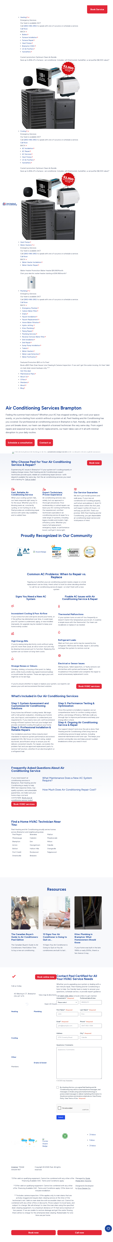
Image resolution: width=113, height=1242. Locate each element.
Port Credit (16, 852)
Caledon (33, 838)
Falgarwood (51, 852)
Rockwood (34, 852)
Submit (60, 1117)
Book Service (97, 9)
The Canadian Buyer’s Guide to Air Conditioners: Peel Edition (24, 937)
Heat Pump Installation (20, 1026)
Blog (22, 388)
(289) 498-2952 (35, 8)
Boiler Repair (16, 1018)
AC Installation (27, 148)
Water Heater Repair (30, 265)
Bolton (15, 849)
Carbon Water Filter (29, 311)
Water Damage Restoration (44, 1077)
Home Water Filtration (30, 322)
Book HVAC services (89, 686)
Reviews (14, 1074)
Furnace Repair (27, 40)
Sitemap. (71, 1168)
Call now (79, 1232)
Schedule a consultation (20, 442)
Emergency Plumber (29, 308)
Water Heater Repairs (42, 1056)
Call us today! (30, 479)
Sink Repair (26, 343)
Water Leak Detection (30, 354)
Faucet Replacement (30, 320)
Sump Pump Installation (31, 345)
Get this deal (25, 371)
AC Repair (26, 151)
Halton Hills (34, 849)
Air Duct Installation (19, 1014)
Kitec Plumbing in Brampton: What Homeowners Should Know (85, 938)
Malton (50, 834)
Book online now (45, 977)
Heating (23, 17)
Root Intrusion (40, 1075)
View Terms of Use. (71, 1098)
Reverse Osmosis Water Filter (33, 337)
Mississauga (17, 838)
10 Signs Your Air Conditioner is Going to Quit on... (55, 937)
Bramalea (33, 834)
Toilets (24, 348)
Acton (14, 845)
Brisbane (33, 856)
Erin (31, 841)
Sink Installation (28, 340)
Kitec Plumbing (28, 328)
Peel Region (17, 834)
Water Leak (38, 1058)
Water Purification (29, 357)
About (22, 385)
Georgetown (35, 845)
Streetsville (16, 856)
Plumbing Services (29, 334)
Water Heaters (26, 245)
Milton (49, 841)
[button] (65, 1136)
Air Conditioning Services (21, 1045)
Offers (22, 380)
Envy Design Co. (84, 1188)
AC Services (26, 154)
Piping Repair (27, 331)
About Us (23, 377)
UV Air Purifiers (27, 49)
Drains (24, 314)
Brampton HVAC (28, 46)
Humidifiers (26, 52)
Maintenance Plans (27, 374)
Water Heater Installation (31, 262)
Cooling (23, 131)
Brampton (16, 841)
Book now (94, 463)
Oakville (50, 845)
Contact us (45, 442)
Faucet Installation (29, 317)
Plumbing (23, 291)
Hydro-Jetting (27, 325)
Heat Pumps (27, 43)
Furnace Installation (29, 37)
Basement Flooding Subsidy (45, 1065)
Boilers (24, 35)
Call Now (24, 29)
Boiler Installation (18, 1016)
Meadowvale (52, 838)
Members (23, 382)
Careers (14, 1064)
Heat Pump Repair (18, 1028)
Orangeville (51, 849)
